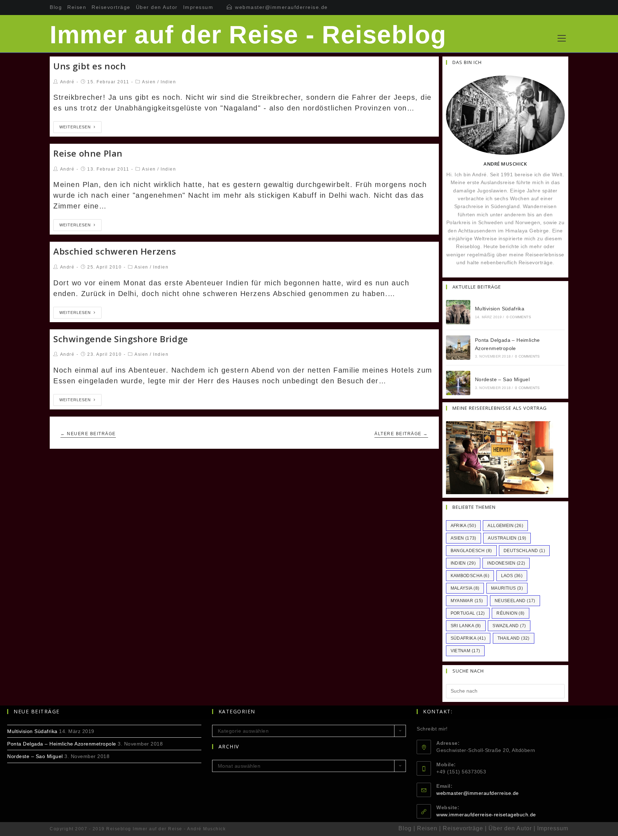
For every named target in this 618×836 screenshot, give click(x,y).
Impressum (198, 7)
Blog (56, 7)
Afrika (463, 525)
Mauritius (507, 588)
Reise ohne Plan (88, 153)
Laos (512, 575)
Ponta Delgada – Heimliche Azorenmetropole (61, 744)
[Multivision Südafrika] (458, 312)
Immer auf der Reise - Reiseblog (248, 35)
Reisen (76, 7)
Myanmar (467, 600)
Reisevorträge (111, 7)
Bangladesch (471, 550)
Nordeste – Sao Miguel (502, 379)
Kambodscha (470, 575)
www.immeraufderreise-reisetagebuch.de (486, 814)
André (67, 81)
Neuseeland (515, 600)
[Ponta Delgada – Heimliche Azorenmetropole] (458, 347)
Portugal (468, 613)
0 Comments (518, 317)
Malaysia (465, 588)
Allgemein (505, 525)
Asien (149, 81)
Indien (168, 81)
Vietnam (465, 650)
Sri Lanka (466, 625)
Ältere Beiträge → (401, 433)
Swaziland (509, 625)
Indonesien (506, 563)
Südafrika (468, 638)
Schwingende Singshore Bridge (120, 339)
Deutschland (524, 550)
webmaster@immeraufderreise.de (281, 7)
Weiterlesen (75, 127)
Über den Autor (157, 7)
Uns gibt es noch (89, 66)
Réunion (510, 613)
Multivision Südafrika (499, 308)
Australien (507, 538)
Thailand (513, 638)
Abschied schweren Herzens (114, 251)
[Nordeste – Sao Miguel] (458, 383)
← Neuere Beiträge (88, 433)
